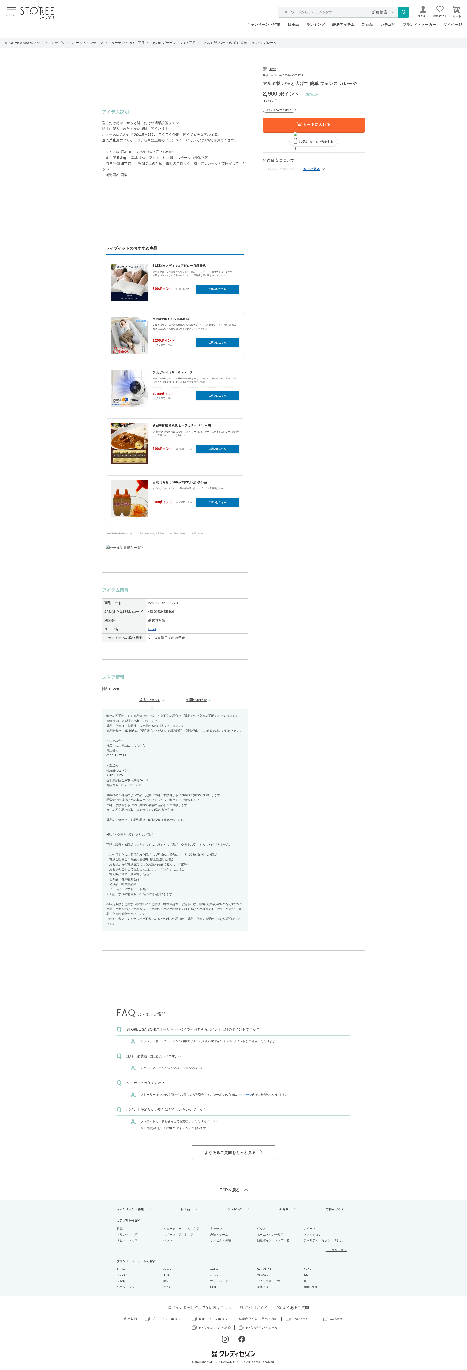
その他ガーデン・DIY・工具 (174, 43)
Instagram (225, 1339)
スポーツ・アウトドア (178, 1234)
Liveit (152, 629)
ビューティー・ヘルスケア (181, 1228)
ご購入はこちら (217, 289)
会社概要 (336, 1319)
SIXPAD (122, 1275)
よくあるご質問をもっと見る (230, 1153)
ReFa (307, 1269)
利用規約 (130, 1319)
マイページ (452, 24)
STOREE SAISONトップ (24, 43)
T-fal (307, 1275)
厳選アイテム (343, 24)
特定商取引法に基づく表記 (258, 1319)
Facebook (241, 1339)
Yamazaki (310, 1287)
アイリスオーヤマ (269, 1281)
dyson (167, 1269)
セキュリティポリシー (214, 1319)
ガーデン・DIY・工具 (128, 43)
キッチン (216, 1228)
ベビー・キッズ (127, 1240)
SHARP (122, 1281)
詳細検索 (379, 12)
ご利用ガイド (335, 1209)
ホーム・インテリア (88, 43)
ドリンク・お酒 (127, 1234)
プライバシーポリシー (168, 1319)
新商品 (367, 24)
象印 (166, 1281)
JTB (166, 1275)
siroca (214, 1275)
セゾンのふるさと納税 (214, 1327)
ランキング (315, 24)
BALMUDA (264, 1269)
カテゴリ (58, 43)
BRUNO (262, 1287)
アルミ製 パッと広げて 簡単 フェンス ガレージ (240, 43)
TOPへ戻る (230, 1190)
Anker (214, 1269)
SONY (167, 1287)
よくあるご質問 (296, 1307)
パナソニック (126, 1287)
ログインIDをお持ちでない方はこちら (199, 1307)
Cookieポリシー (303, 1319)
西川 (307, 1281)
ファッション (313, 1234)
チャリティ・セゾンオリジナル (324, 1240)
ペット (167, 1240)
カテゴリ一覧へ (336, 1250)
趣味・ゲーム (219, 1234)
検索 (403, 12)
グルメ (261, 1228)
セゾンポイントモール (261, 1327)
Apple (121, 1269)
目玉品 (293, 24)
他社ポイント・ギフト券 (273, 1240)
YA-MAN (263, 1275)
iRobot (214, 1287)
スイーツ (309, 1228)
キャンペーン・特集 (264, 24)
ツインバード (219, 1281)
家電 (120, 1228)
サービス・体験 (220, 1240)
